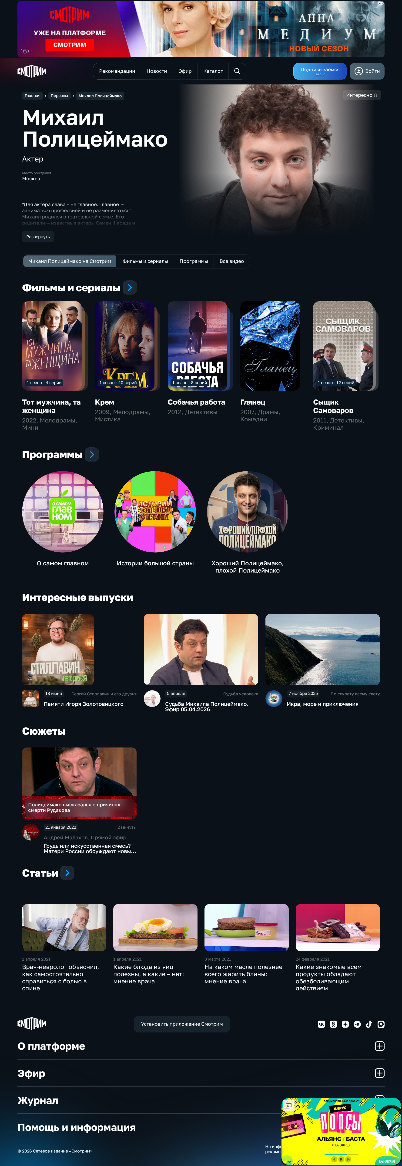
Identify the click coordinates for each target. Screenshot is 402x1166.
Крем (104, 402)
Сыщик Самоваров (333, 406)
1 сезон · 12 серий (336, 382)
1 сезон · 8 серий (189, 382)
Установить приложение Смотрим (182, 1024)
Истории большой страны (155, 563)
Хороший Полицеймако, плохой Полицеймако (247, 567)
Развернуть (38, 236)
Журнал (37, 1100)
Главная (32, 95)
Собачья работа (196, 402)
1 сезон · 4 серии (44, 382)
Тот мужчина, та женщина (51, 406)
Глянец (252, 402)
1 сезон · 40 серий (118, 382)
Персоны (59, 95)
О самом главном (63, 563)
